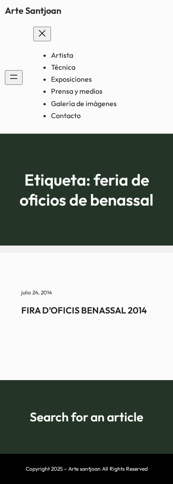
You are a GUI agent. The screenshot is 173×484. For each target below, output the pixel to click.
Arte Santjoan (33, 10)
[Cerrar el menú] (42, 34)
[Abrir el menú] (14, 77)
